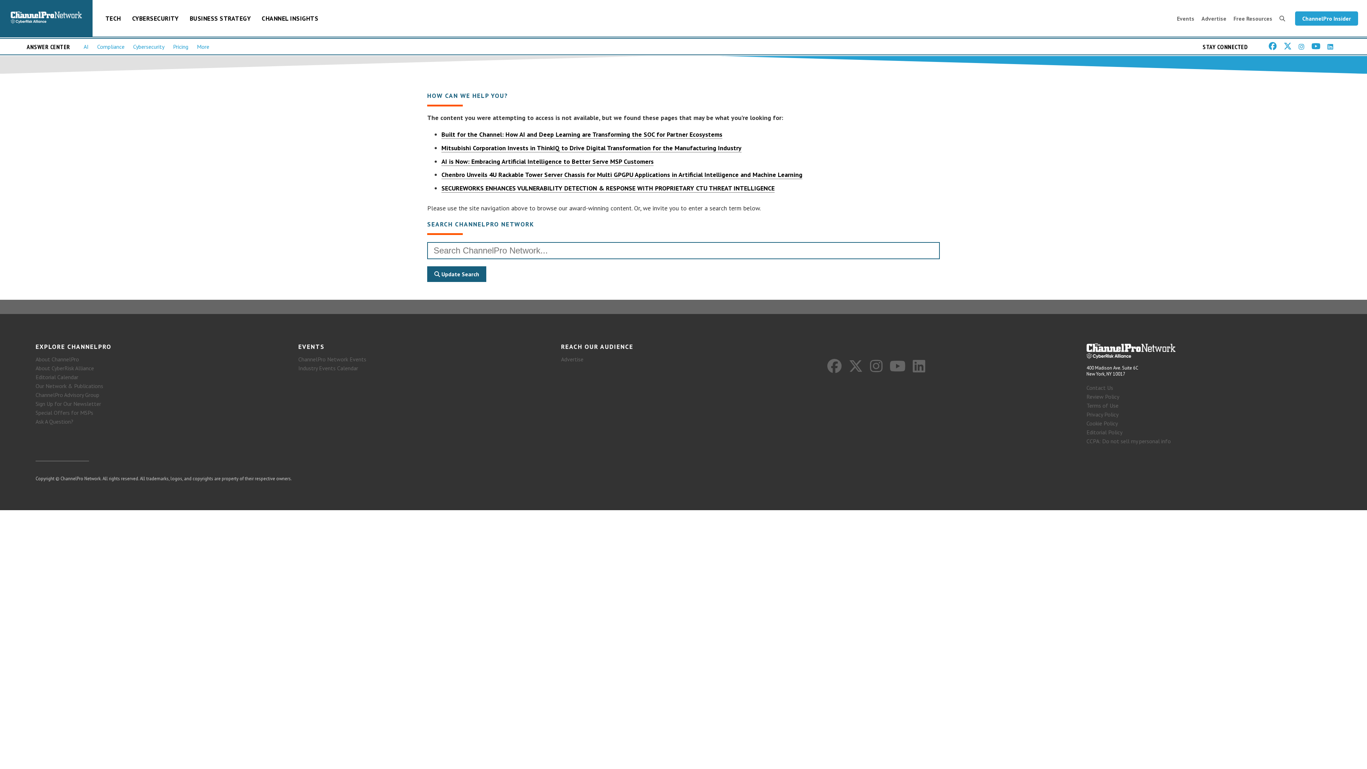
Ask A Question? (54, 421)
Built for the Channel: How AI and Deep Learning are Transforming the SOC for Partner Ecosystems (581, 134)
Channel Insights (290, 18)
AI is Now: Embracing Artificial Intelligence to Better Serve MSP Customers (547, 161)
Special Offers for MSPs (64, 412)
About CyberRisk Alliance (65, 368)
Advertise (1213, 18)
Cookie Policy (1102, 423)
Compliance (111, 46)
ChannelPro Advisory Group (67, 394)
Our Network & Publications (69, 385)
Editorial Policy (1104, 432)
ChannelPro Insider (1326, 18)
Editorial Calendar (57, 377)
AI (86, 46)
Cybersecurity (155, 18)
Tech (113, 18)
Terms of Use (1102, 405)
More (203, 46)
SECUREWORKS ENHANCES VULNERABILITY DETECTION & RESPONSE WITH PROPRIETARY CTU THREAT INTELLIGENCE (608, 188)
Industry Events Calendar (328, 368)
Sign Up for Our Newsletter (68, 403)
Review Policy (1102, 396)
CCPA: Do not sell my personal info (1128, 441)
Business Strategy (220, 18)
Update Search (459, 274)
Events (1185, 18)
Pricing (180, 46)
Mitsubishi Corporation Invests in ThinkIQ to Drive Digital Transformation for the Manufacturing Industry (591, 148)
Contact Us (1099, 387)
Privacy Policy (1102, 414)
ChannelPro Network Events (332, 359)
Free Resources (1253, 18)
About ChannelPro (57, 359)
